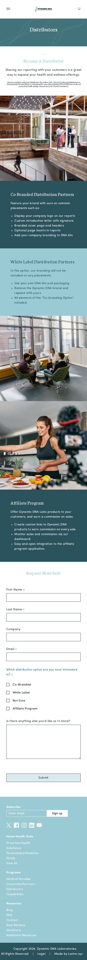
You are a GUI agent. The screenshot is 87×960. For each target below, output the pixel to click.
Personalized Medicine (22, 853)
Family (10, 858)
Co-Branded (22, 684)
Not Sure (19, 700)
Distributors (14, 889)
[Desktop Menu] (8, 9)
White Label (21, 692)
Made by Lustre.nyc (68, 953)
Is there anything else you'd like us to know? (38, 721)
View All (11, 863)
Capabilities (14, 894)
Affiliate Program (25, 708)
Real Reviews (15, 925)
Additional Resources (21, 935)
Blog (9, 910)
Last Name (14, 609)
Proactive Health (18, 843)
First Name (14, 589)
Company (13, 629)
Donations (13, 930)
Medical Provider (18, 879)
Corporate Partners (20, 884)
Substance (13, 848)
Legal (41, 953)
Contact (12, 920)
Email (10, 649)
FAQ (9, 915)
